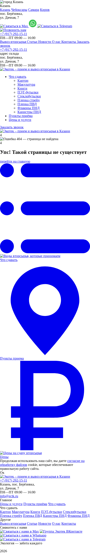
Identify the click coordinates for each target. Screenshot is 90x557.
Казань (5, 10)
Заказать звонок (12, 127)
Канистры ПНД (29, 112)
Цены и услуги (20, 120)
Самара (33, 10)
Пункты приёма (21, 116)
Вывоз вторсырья (13, 42)
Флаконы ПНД (28, 108)
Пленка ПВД (27, 104)
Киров (45, 10)
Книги (22, 88)
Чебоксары (19, 10)
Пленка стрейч (28, 100)
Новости (45, 42)
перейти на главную (15, 161)
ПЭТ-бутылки (27, 92)
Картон (22, 80)
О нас (56, 42)
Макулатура (26, 84)
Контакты (69, 42)
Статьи (32, 42)
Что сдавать (17, 76)
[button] (45, 4)
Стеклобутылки (29, 96)
